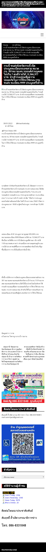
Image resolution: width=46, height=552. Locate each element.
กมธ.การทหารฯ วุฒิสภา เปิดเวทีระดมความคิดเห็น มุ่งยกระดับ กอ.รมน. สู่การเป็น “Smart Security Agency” (23, 3)
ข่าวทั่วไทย (9, 126)
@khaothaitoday (22, 123)
